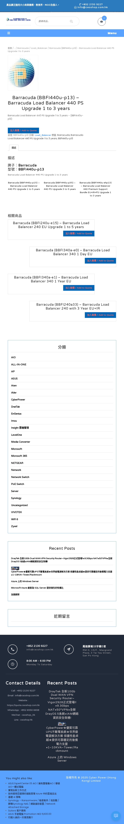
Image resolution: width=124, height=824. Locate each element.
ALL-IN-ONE (18, 364)
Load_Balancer (39, 48)
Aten (14, 385)
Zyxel (14, 526)
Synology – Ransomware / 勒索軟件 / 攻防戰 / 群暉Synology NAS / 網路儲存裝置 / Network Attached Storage (33, 804)
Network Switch (20, 477)
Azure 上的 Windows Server (25, 581)
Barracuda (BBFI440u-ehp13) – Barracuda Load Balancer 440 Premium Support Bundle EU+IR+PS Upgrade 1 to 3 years (95, 189)
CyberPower (18, 399)
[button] (62, 33)
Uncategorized (19, 505)
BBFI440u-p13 (65, 138)
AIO (13, 357)
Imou (14, 420)
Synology (16, 498)
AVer (13, 392)
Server (14, 491)
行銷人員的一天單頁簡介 (20, 817)
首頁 (10, 48)
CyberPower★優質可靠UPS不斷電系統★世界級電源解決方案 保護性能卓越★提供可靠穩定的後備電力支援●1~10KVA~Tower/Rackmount (62, 739)
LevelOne (16, 434)
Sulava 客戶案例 (17, 810)
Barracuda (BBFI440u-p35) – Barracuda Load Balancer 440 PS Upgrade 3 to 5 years (60, 186)
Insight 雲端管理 (20, 427)
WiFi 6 (14, 519)
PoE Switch (17, 484)
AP (13, 371)
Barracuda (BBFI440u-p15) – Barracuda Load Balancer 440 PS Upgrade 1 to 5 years (24, 186)
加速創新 (15, 594)
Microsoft (16, 448)
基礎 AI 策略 (14, 797)
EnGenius (16, 413)
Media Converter (20, 441)
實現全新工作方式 (17, 790)
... (14, 48)
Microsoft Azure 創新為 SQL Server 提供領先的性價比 (37, 588)
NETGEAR (17, 463)
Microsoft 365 (19, 455)
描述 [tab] (14, 147)
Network (16, 470)
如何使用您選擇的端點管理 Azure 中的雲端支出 (32, 793)
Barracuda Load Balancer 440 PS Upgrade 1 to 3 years (45, 136)
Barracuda (23, 48)
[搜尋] (71, 21)
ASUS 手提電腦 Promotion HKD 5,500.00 (29, 814)
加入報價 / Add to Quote (23, 130)
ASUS (14, 378)
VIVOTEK (16, 512)
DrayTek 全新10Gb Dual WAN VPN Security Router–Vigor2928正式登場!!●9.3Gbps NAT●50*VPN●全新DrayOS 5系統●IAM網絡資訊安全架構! (62, 705)
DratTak (15, 406)
